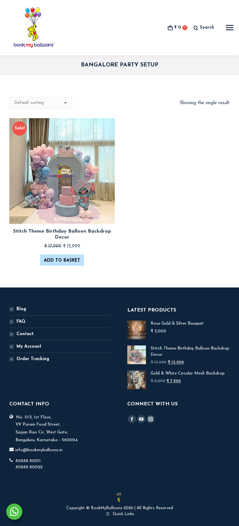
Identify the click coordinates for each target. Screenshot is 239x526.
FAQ (21, 321)
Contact (25, 334)
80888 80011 (28, 461)
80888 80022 (29, 467)
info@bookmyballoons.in (39, 450)
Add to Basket (62, 260)
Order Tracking (32, 359)
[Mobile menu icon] (229, 27)
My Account (28, 346)
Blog (21, 309)
